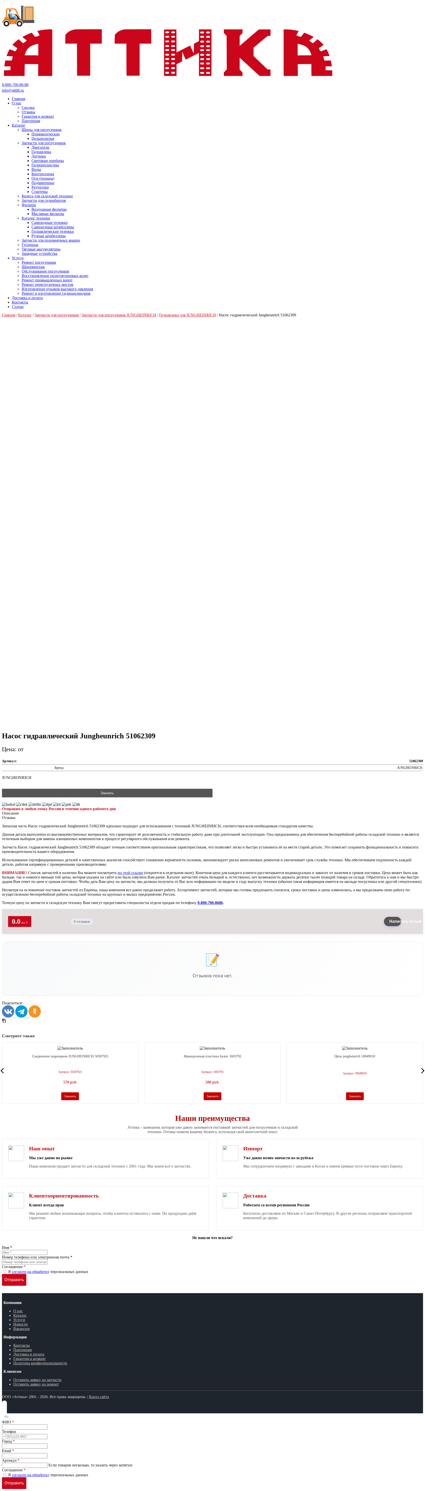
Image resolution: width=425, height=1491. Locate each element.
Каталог (25, 315)
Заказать (107, 793)
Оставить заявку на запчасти (37, 1380)
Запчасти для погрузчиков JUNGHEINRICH (119, 315)
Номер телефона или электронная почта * (37, 1257)
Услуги (19, 1320)
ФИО (8, 1422)
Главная (8, 315)
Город (8, 1441)
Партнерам (22, 1350)
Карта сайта (99, 1397)
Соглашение (14, 1267)
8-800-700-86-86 (15, 85)
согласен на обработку (30, 1272)
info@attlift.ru (13, 90)
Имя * (7, 1247)
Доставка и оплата (28, 1354)
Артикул (10, 1460)
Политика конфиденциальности (40, 1363)
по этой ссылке (130, 873)
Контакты (21, 1345)
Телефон (9, 1432)
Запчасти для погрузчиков (57, 315)
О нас (18, 1311)
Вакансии (21, 1329)
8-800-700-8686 (210, 903)
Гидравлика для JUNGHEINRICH (187, 315)
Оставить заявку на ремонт (36, 1384)
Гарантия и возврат (29, 1359)
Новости (20, 1324)
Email (8, 1451)
